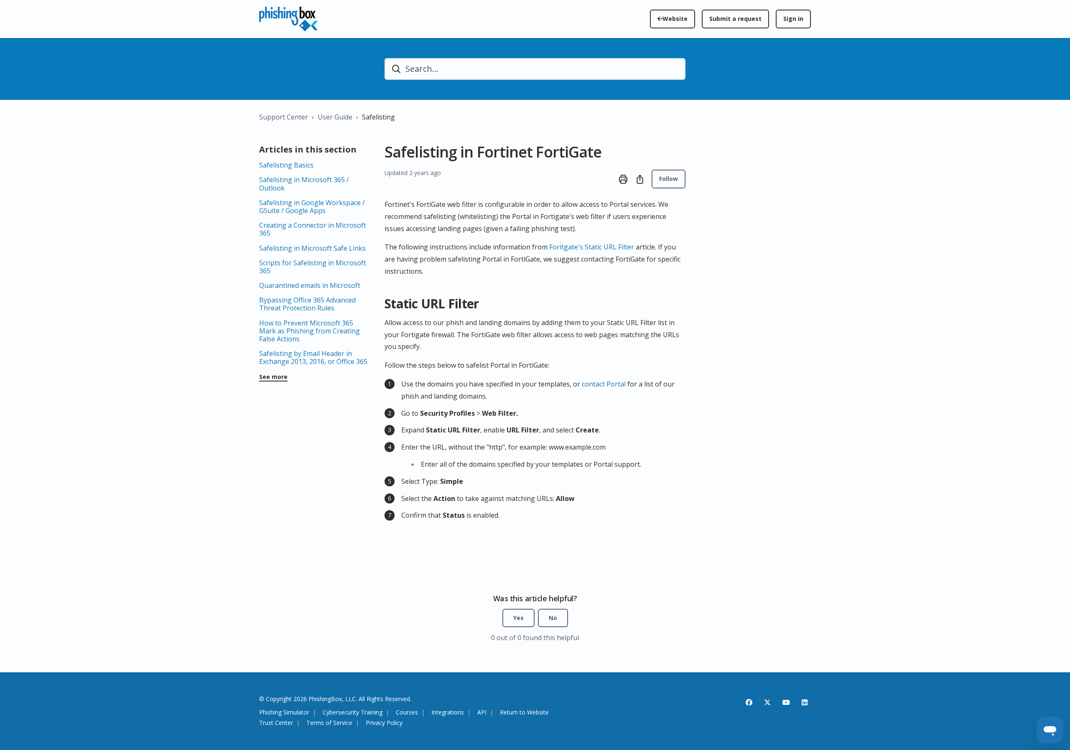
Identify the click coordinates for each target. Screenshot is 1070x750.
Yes (518, 618)
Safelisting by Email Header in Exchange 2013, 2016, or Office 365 (313, 357)
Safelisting (378, 117)
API (482, 712)
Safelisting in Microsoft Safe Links (312, 248)
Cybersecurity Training (352, 712)
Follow (668, 179)
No (553, 618)
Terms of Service (329, 723)
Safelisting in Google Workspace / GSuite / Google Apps (312, 206)
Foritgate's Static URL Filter (591, 247)
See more (273, 377)
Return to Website (524, 712)
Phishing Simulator (284, 712)
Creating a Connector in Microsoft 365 (312, 229)
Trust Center (276, 723)
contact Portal (604, 384)
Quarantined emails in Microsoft (309, 285)
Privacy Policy (384, 723)
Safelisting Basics (286, 165)
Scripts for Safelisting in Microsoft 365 (312, 266)
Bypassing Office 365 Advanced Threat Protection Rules (307, 304)
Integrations (447, 712)
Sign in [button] (793, 19)
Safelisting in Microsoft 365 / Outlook (304, 183)
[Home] (288, 19)
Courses (407, 712)
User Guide (335, 117)
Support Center (283, 117)
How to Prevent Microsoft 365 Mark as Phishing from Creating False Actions (309, 330)
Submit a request (735, 19)
